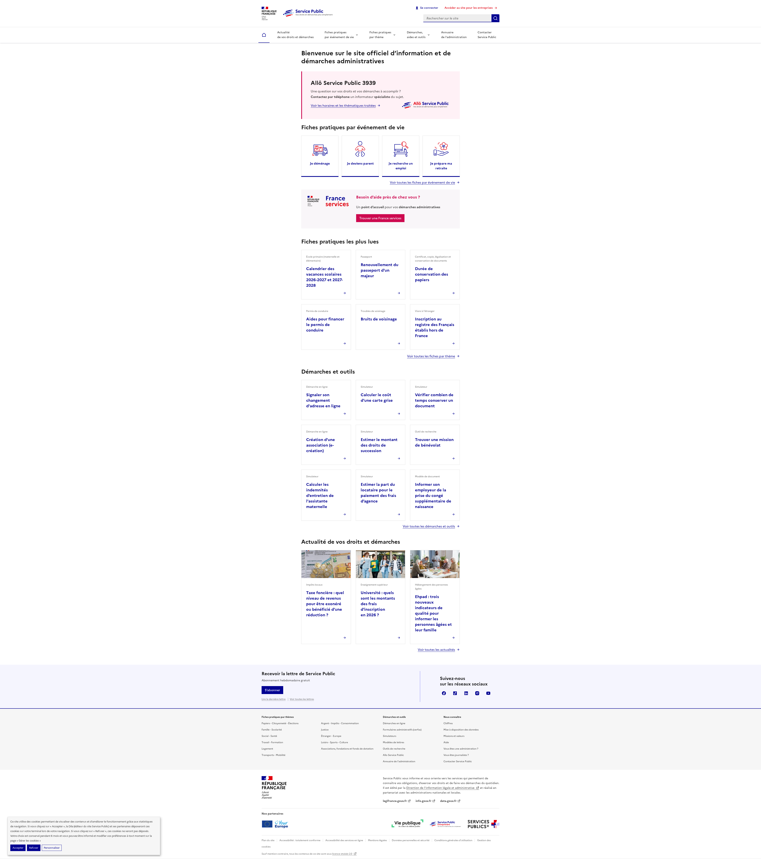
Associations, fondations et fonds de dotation (347, 749)
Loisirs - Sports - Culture (334, 742)
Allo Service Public (393, 755)
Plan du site (268, 840)
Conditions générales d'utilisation (453, 840)
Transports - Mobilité (273, 755)
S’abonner (272, 690)
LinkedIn (466, 693)
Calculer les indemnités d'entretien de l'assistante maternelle (320, 495)
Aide (446, 742)
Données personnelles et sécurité (410, 840)
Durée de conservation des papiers (431, 274)
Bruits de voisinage (379, 319)
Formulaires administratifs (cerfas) (402, 729)
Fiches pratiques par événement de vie (339, 34)
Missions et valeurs (454, 736)
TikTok (455, 693)
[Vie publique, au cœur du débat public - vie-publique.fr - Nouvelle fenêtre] (407, 824)
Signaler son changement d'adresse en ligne (323, 400)
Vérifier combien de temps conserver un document (434, 400)
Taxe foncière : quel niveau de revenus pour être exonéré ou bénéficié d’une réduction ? (325, 604)
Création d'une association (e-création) (320, 445)
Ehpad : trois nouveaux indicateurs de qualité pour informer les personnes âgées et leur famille (433, 613)
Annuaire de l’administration (454, 34)
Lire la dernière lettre (274, 699)
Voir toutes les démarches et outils (429, 526)
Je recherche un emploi (401, 166)
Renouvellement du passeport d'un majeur (379, 270)
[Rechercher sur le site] (495, 18)
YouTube (488, 693)
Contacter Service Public (487, 34)
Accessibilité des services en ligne (344, 840)
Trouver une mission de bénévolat (434, 442)
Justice (325, 729)
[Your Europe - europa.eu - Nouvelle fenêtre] (276, 824)
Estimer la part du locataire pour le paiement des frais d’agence (378, 492)
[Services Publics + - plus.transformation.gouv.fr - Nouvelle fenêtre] (483, 824)
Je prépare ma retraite (441, 166)
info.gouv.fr (423, 801)
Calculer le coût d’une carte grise (377, 397)
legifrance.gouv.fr (395, 801)
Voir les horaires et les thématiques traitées (343, 105)
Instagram (477, 693)
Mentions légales (377, 840)
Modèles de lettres (393, 742)
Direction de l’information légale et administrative (440, 788)
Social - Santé (269, 736)
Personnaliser (52, 848)
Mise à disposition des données (461, 729)
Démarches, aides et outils (416, 34)
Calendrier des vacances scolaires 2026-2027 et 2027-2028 (324, 277)
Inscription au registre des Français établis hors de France (434, 327)
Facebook (444, 693)
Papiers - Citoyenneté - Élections (280, 723)
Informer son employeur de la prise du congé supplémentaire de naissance (433, 495)
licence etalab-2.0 (342, 854)
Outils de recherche (394, 749)
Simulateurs (389, 736)
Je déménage (320, 163)
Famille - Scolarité (272, 729)
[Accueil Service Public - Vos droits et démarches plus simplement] (309, 16)
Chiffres (448, 723)
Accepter (17, 848)
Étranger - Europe (331, 736)
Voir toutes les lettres (302, 699)
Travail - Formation (272, 742)
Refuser (33, 848)
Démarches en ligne (394, 723)
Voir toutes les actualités (436, 649)
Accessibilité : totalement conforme (299, 840)
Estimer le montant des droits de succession (379, 445)
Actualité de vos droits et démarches (295, 34)
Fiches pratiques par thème (380, 34)
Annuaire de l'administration (399, 761)
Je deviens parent (360, 163)
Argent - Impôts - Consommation (340, 723)
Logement (267, 749)
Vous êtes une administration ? (461, 749)
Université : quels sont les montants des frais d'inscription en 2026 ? (378, 604)
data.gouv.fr (448, 801)
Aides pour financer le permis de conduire (325, 324)
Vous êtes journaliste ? (456, 755)
